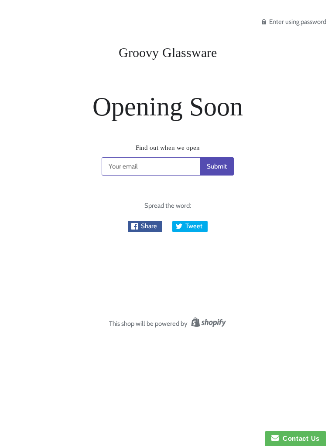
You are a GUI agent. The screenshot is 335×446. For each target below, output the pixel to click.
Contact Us (299, 438)
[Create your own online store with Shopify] (207, 324)
